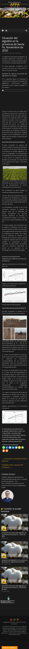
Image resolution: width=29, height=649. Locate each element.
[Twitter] (10, 447)
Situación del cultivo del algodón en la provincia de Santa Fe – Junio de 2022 (14, 534)
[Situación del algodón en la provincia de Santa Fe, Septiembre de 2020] (14, 542)
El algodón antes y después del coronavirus (12, 466)
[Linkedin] (13, 447)
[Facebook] (6, 447)
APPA (15, 4)
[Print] (3, 450)
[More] (6, 450)
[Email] (22, 447)
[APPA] (3, 30)
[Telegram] (16, 447)
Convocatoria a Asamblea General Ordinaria (14, 460)
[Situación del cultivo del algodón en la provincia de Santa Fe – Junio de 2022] (14, 515)
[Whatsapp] (3, 447)
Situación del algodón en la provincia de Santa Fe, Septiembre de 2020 (14, 561)
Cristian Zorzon (18, 53)
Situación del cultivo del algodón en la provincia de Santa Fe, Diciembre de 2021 (14, 587)
